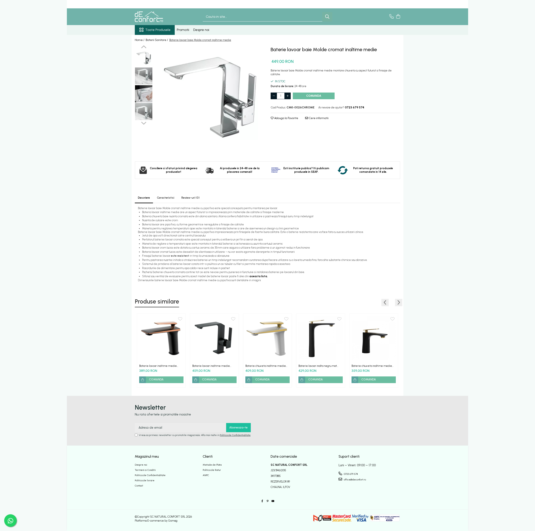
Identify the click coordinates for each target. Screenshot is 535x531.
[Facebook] (262, 501)
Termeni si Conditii (145, 470)
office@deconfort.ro (354, 479)
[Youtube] (272, 501)
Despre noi (201, 30)
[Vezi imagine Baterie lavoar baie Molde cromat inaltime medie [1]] (143, 76)
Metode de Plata (212, 464)
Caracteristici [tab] (165, 197)
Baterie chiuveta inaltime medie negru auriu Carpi (372, 365)
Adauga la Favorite (286, 118)
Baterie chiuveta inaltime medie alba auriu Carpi (265, 365)
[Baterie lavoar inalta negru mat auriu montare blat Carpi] (320, 338)
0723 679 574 (350, 474)
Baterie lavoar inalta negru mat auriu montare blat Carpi (317, 365)
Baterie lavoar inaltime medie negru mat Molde (211, 365)
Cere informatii (318, 118)
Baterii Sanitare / (157, 40)
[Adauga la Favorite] (180, 319)
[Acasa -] (156, 16)
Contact (139, 485)
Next (143, 123)
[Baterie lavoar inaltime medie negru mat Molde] (214, 338)
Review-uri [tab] (190, 197)
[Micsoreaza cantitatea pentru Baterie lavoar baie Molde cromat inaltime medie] (274, 96)
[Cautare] (327, 17)
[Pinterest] (267, 501)
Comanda (313, 96)
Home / (140, 40)
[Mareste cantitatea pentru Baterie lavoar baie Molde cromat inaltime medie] (287, 96)
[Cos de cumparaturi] (398, 16)
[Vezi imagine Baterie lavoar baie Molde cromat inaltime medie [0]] (143, 58)
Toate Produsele (158, 30)
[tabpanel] (209, 100)
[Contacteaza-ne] (391, 16)
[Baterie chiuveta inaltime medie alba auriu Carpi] (267, 338)
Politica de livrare (144, 480)
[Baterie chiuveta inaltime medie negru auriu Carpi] (374, 338)
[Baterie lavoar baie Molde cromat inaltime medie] (209, 100)
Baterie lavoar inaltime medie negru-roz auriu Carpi (158, 365)
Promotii (183, 30)
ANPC (206, 475)
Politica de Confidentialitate (235, 435)
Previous (143, 47)
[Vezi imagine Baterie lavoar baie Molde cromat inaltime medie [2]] (143, 93)
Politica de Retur (212, 470)
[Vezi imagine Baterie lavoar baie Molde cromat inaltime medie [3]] (143, 111)
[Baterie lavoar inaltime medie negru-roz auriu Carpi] (161, 338)
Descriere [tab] (144, 197)
